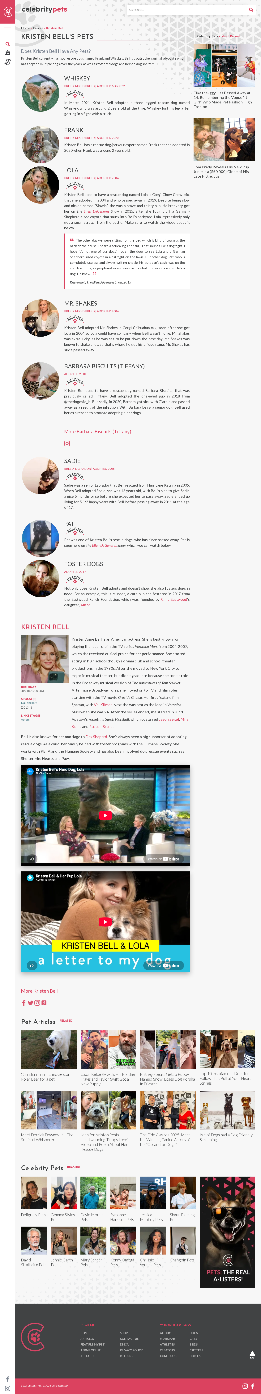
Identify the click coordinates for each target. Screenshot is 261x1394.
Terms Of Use (90, 1350)
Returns (126, 1356)
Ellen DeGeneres (96, 211)
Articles (87, 1338)
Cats (193, 1338)
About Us (87, 1356)
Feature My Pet (92, 1344)
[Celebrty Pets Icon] (8, 11)
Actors (25, 719)
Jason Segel (169, 719)
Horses (195, 1356)
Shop (124, 1333)
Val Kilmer (103, 704)
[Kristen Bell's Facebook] (24, 1002)
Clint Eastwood (174, 599)
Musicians (167, 1338)
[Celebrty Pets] (44, 8)
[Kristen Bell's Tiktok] (44, 1002)
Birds (194, 1344)
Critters (196, 1350)
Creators (167, 1350)
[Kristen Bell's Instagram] (37, 1002)
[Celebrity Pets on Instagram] (7, 1388)
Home (25, 28)
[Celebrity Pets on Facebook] (7, 1379)
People (38, 28)
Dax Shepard (29, 702)
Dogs (194, 1333)
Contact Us (129, 1338)
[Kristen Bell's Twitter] (30, 1002)
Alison (85, 605)
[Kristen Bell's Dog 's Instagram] (67, 443)
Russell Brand (101, 726)
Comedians (168, 1356)
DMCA (124, 1344)
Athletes (167, 1344)
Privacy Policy (131, 1350)
